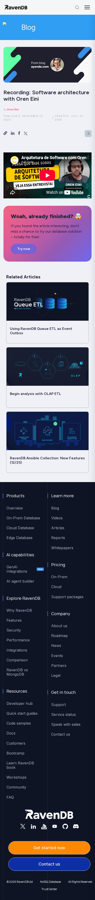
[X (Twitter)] (23, 826)
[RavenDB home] (16, 7)
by (11, 109)
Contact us (49, 864)
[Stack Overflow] (44, 826)
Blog (28, 27)
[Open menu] (87, 7)
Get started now (49, 847)
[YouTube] (54, 826)
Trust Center (49, 889)
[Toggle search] (77, 7)
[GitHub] (65, 826)
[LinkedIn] (33, 826)
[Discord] (76, 826)
